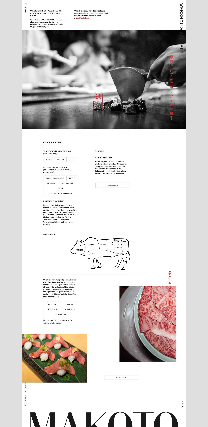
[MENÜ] (26, 4)
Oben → (183, 404)
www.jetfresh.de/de (81, 18)
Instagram (26, 387)
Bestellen (113, 186)
